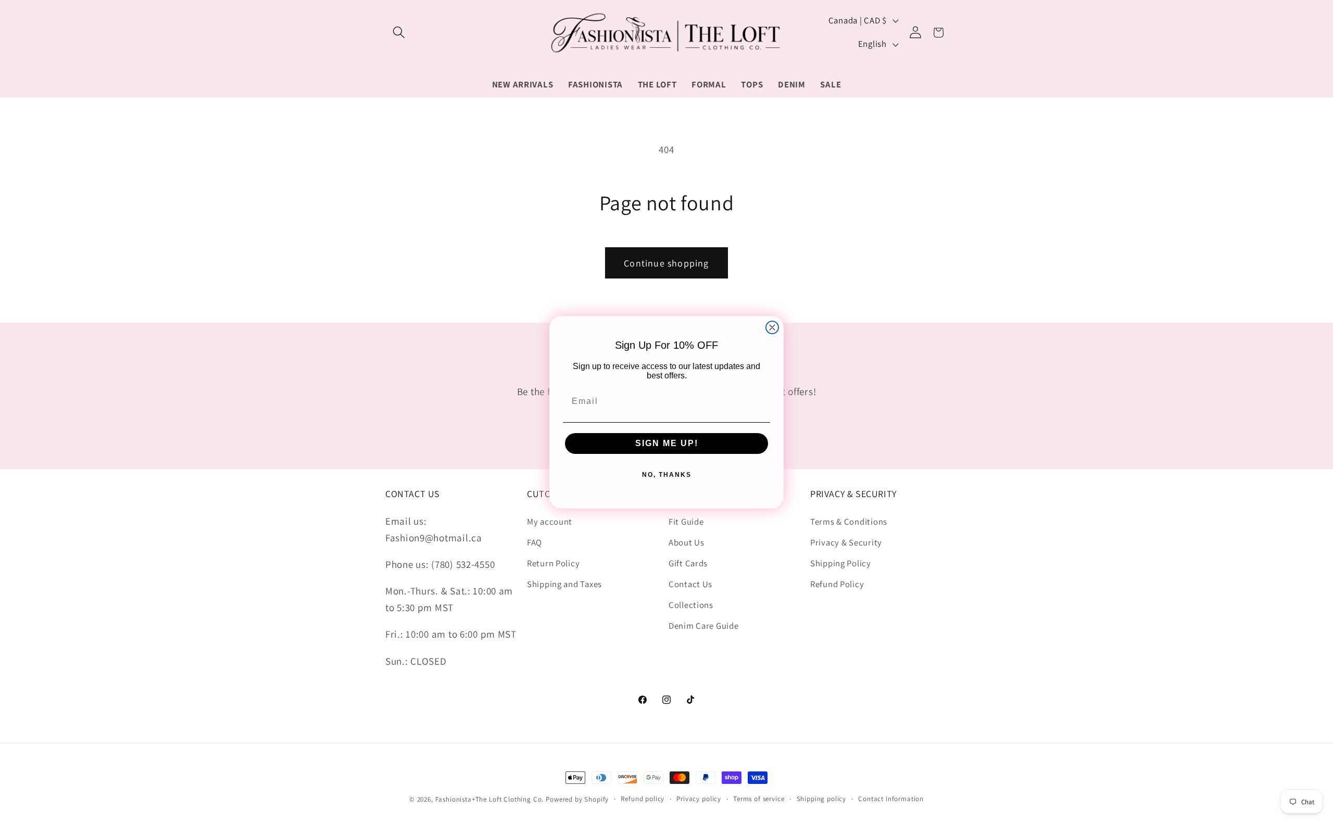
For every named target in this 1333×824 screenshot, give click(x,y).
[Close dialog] (772, 327)
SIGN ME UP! (666, 442)
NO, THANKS (666, 474)
